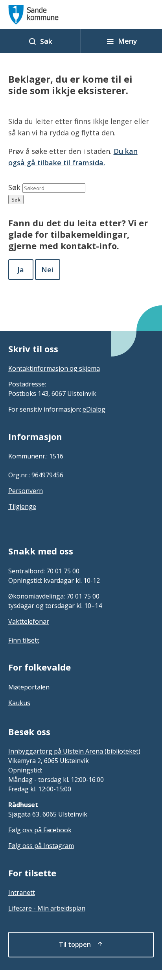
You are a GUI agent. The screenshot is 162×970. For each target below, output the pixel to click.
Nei (47, 269)
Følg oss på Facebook (40, 830)
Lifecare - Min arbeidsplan (46, 908)
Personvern (25, 490)
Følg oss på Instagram (41, 845)
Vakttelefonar (28, 621)
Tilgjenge (22, 506)
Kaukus (19, 702)
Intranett (21, 892)
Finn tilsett (23, 640)
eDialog (94, 409)
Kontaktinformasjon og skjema (54, 368)
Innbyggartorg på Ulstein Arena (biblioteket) (74, 751)
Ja (20, 269)
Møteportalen (29, 687)
